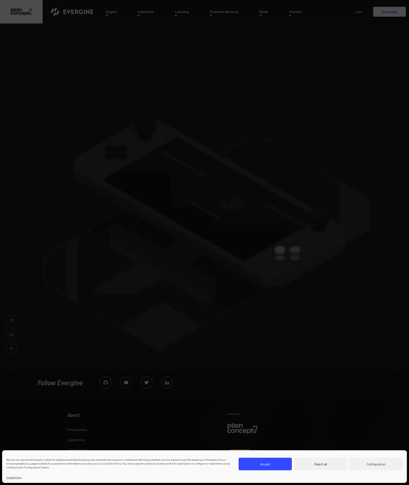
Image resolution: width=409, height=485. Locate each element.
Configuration (376, 464)
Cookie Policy (14, 477)
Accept (265, 464)
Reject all (320, 464)
